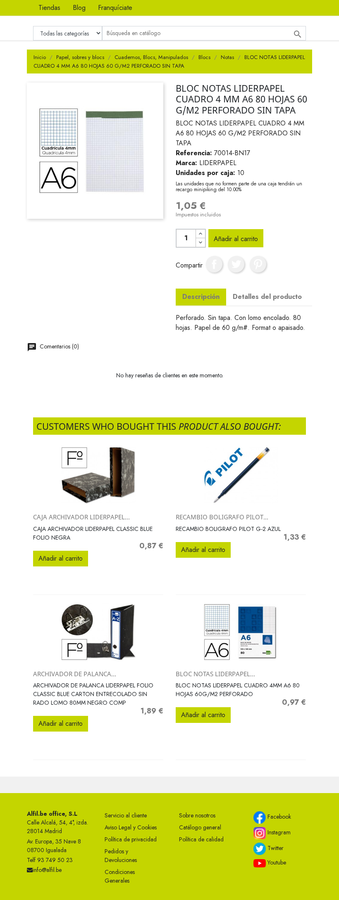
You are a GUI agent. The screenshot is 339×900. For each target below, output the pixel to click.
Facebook (278, 817)
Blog (79, 7)
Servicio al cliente (126, 815)
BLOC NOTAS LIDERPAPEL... (215, 674)
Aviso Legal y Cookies (131, 827)
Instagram (278, 833)
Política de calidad (201, 839)
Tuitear (236, 264)
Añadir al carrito (236, 239)
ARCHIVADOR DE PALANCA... (74, 674)
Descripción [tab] (201, 296)
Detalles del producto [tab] (267, 296)
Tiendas (49, 7)
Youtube (276, 862)
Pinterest (258, 264)
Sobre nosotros (197, 815)
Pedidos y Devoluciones (121, 855)
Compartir (214, 264)
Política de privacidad (131, 839)
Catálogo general (200, 827)
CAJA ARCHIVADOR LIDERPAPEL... (81, 517)
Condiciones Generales (120, 876)
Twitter (275, 848)
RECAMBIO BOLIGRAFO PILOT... (222, 517)
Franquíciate (115, 7)
